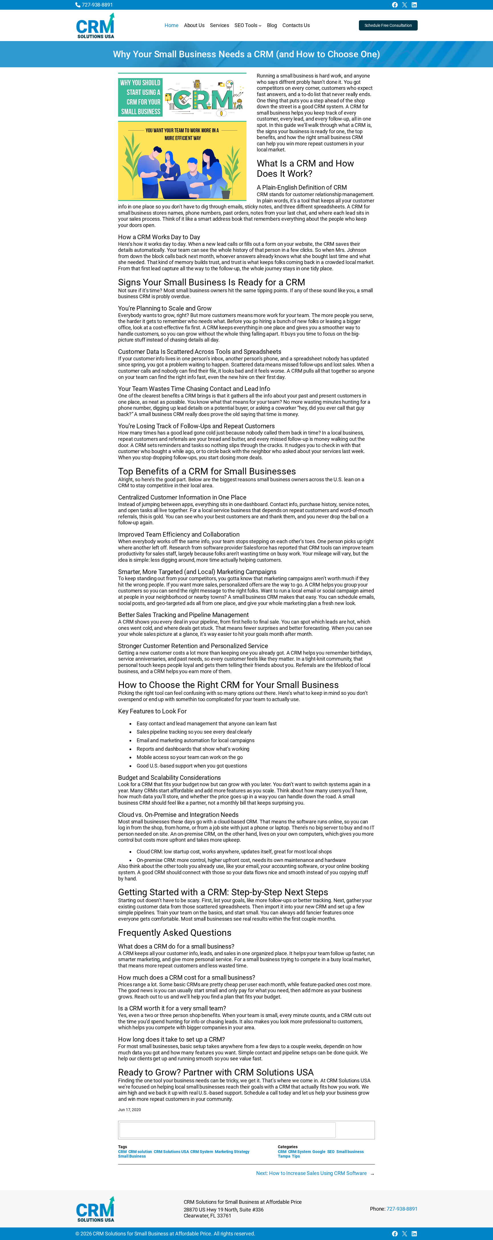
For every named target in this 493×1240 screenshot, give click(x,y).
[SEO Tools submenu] (260, 25)
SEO (331, 1151)
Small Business (132, 1156)
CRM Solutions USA (349, 1080)
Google (318, 1151)
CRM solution (140, 1151)
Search (357, 1130)
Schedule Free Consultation (388, 25)
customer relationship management (333, 194)
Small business (350, 1151)
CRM (122, 1151)
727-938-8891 (97, 5)
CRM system (328, 106)
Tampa (284, 1156)
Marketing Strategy (232, 1151)
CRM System (201, 1151)
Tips (296, 1156)
